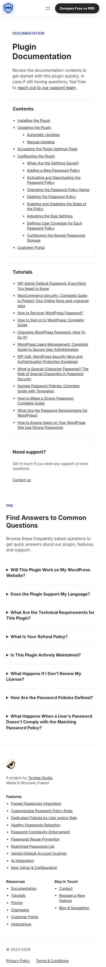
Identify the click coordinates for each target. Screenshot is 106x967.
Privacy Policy (18, 960)
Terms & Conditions (52, 960)
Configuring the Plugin (36, 156)
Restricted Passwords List (33, 846)
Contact (66, 888)
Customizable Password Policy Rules (42, 811)
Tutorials (18, 895)
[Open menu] (48, 8)
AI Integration (22, 860)
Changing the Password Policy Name (58, 189)
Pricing (17, 902)
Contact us (22, 480)
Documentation (24, 888)
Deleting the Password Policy (51, 196)
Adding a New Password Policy (53, 170)
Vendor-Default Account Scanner (39, 853)
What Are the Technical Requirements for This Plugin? (50, 615)
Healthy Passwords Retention (35, 825)
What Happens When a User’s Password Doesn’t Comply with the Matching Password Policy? (49, 722)
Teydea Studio (40, 777)
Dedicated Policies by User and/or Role (44, 817)
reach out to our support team (46, 87)
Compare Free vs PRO (77, 8)
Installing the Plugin (33, 120)
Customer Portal (31, 247)
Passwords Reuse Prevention (35, 839)
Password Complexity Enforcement (40, 832)
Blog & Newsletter (74, 908)
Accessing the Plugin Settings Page (47, 149)
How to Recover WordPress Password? (50, 313)
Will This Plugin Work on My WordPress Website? (48, 572)
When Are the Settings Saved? (53, 163)
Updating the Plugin (34, 127)
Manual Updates (41, 142)
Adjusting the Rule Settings (50, 216)
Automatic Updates (43, 134)
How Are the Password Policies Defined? (52, 697)
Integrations (21, 924)
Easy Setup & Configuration (34, 867)
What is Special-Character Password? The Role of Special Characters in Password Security (53, 374)
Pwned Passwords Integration (36, 803)
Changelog (20, 910)
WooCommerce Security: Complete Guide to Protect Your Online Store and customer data (53, 300)
